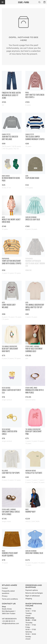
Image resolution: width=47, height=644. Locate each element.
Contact (5, 588)
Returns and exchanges (34, 593)
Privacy (4, 596)
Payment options (31, 590)
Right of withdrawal (32, 596)
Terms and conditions (10, 599)
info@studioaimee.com (10, 623)
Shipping (28, 599)
